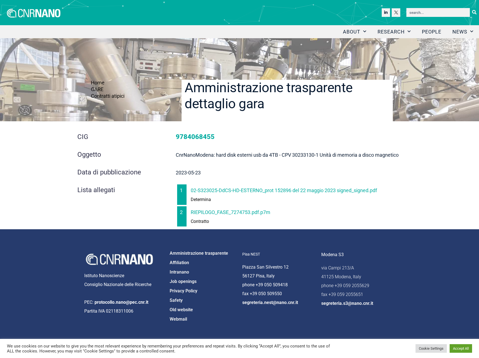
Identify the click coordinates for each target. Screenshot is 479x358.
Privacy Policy (183, 290)
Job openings (183, 281)
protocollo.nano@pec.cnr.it (121, 302)
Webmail (178, 319)
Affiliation (179, 262)
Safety (176, 300)
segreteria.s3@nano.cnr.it (347, 303)
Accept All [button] (461, 348)
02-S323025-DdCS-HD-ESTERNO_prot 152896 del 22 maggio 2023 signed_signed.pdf (284, 190)
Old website (181, 309)
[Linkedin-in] (386, 12)
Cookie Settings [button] (431, 348)
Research (391, 32)
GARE (97, 89)
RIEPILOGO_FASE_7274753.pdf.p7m (230, 212)
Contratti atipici (107, 96)
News (459, 32)
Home (98, 83)
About (351, 32)
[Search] (474, 12)
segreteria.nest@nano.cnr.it (270, 302)
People (431, 32)
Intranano (179, 272)
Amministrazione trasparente (199, 253)
